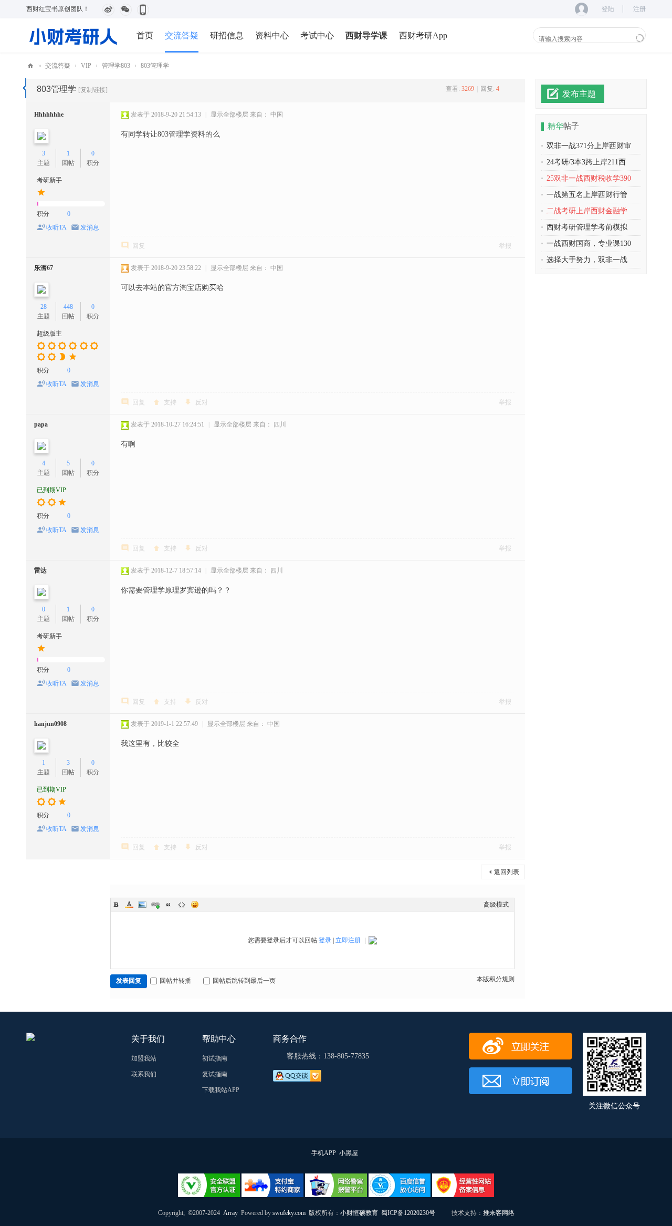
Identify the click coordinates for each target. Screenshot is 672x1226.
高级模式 (496, 904)
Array (230, 1213)
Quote (168, 904)
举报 (505, 246)
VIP (86, 65)
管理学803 (116, 65)
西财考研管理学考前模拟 (587, 227)
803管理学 (155, 65)
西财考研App (423, 35)
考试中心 (317, 35)
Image (142, 904)
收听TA (56, 227)
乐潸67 (43, 268)
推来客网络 (498, 1213)
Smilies (195, 904)
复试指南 (214, 1074)
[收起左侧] (24, 88)
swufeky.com (288, 1213)
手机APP (323, 1153)
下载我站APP (220, 1090)
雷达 (40, 570)
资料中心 (272, 35)
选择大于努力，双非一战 (587, 260)
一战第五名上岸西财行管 (587, 195)
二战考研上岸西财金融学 (587, 211)
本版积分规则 (495, 979)
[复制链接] (93, 89)
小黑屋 (348, 1153)
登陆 (608, 9)
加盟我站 (143, 1058)
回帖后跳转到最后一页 (244, 980)
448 (68, 306)
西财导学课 (366, 35)
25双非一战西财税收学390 (589, 178)
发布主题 (579, 93)
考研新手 (49, 180)
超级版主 (49, 333)
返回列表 (506, 872)
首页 (144, 35)
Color (129, 904)
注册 (639, 9)
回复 (138, 246)
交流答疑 (181, 35)
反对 (201, 402)
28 (43, 306)
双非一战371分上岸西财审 (589, 146)
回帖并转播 (175, 980)
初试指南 (214, 1058)
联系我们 (143, 1074)
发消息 (89, 227)
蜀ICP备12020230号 (408, 1213)
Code (181, 904)
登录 (325, 940)
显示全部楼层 (229, 114)
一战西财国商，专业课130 (589, 243)
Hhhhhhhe (49, 114)
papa (41, 424)
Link (155, 904)
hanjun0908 (50, 724)
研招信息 (227, 35)
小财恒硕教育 (359, 1213)
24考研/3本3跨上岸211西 (586, 162)
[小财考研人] (73, 35)
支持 (170, 402)
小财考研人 (30, 66)
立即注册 (348, 940)
